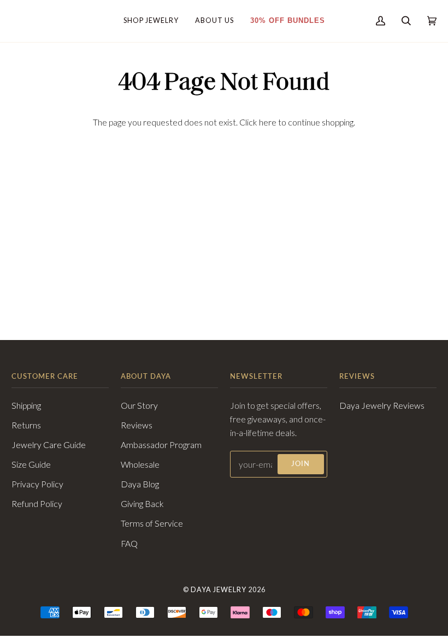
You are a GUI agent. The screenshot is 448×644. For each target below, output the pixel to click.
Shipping (26, 405)
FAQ (129, 543)
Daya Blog (140, 484)
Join (300, 464)
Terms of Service (152, 523)
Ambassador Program (161, 445)
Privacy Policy (37, 484)
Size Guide (31, 464)
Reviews (136, 425)
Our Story (139, 405)
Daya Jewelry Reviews (382, 405)
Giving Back (142, 504)
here (267, 122)
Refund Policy (36, 504)
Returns (26, 425)
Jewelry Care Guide (48, 445)
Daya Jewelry (218, 590)
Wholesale (140, 464)
